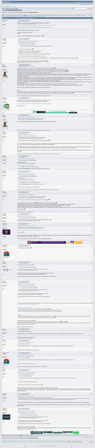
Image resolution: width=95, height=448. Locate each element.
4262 (43, 15)
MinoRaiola (5, 223)
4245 (9, 15)
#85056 (91, 340)
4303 (41, 16)
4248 (15, 15)
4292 (19, 16)
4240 (82, 14)
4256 (31, 15)
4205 (11, 14)
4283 (85, 15)
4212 (25, 14)
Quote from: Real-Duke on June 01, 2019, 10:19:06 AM (26, 42)
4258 (35, 15)
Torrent (17, 8)
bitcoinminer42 (6, 245)
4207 (15, 14)
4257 (33, 15)
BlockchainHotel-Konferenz (31, 68)
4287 (9, 16)
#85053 (91, 262)
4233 (68, 14)
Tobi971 (4, 132)
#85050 (91, 214)
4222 (45, 14)
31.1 (14, 8)
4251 (21, 15)
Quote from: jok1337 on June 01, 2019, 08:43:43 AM (27, 43)
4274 (67, 15)
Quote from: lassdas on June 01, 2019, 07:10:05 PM (26, 264)
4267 (53, 15)
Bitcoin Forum (4, 12)
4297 (29, 16)
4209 (19, 14)
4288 (11, 16)
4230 (61, 14)
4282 (83, 15)
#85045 (91, 115)
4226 (53, 14)
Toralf (4, 340)
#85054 (91, 281)
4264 (47, 15)
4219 (39, 14)
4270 (59, 15)
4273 (65, 15)
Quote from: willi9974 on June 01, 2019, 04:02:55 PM (26, 117)
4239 (80, 14)
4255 (29, 15)
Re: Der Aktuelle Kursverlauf (25, 20)
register (15, 6)
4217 (35, 14)
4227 (55, 14)
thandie (4, 262)
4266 (51, 15)
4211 (23, 14)
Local (9, 12)
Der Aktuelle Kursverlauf (33, 12)
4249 (17, 15)
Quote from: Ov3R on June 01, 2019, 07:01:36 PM (25, 216)
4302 (39, 16)
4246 (11, 15)
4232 (65, 14)
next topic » (90, 15)
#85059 (91, 394)
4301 (37, 16)
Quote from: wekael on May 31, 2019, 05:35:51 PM (28, 44)
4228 (57, 14)
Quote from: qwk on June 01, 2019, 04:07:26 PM (25, 194)
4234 (70, 14)
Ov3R (4, 191)
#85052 (91, 245)
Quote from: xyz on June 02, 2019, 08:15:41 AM (25, 342)
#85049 (91, 192)
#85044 (91, 98)
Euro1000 (4, 393)
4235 (72, 14)
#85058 (91, 370)
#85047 (91, 156)
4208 (17, 14)
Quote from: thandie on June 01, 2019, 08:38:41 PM (26, 283)
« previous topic (90, 14)
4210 (21, 14)
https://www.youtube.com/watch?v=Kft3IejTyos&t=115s (27, 304)
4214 (29, 14)
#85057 (91, 353)
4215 (31, 14)
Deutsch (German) (14, 12)
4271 (61, 15)
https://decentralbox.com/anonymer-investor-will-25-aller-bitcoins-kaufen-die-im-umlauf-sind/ (34, 103)
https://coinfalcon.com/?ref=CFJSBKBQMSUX (32, 62)
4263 (45, 15)
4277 (73, 15)
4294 (23, 16)
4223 (47, 14)
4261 (41, 15)
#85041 (91, 20)
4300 (35, 16)
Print (91, 16)
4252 (23, 15)
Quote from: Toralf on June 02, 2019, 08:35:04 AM (25, 355)
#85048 (91, 171)
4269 (57, 15)
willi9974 (4, 97)
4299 (33, 16)
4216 (33, 14)
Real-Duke (5, 408)
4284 (3, 16)
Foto (45, 68)
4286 (7, 16)
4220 (41, 14)
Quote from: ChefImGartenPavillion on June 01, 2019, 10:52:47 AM (28, 41)
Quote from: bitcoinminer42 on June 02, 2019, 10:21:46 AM (27, 372)
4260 (39, 15)
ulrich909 (4, 38)
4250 (19, 15)
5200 (44, 16)
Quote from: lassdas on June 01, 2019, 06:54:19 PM (26, 173)
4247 (13, 15)
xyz (3, 328)
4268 (55, 15)
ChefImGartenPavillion (30, 66)
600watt (24, 66)
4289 (13, 16)
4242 (3, 15)
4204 (9, 14)
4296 (27, 16)
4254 (27, 15)
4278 (75, 15)
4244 (7, 15)
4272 (63, 15)
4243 (5, 15)
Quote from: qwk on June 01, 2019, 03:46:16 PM (25, 307)
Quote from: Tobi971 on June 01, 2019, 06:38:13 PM (26, 165)
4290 (15, 16)
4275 (69, 15)
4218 (37, 14)
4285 (5, 16)
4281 (81, 15)
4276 (71, 15)
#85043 (91, 65)
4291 (17, 16)
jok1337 (4, 369)
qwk (3, 64)
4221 (43, 14)
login (12, 6)
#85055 (91, 329)
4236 (74, 14)
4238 (78, 14)
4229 (59, 14)
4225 (51, 14)
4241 (84, 14)
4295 (25, 16)
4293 (21, 16)
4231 (63, 14)
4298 (31, 16)
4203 (7, 14)
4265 (49, 15)
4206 (13, 14)
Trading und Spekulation (22, 12)
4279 (77, 15)
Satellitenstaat (5, 20)
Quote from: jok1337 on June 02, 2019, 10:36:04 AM (26, 396)
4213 (27, 14)
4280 (79, 15)
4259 (37, 15)
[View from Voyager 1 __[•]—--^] (4, 236)
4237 (76, 14)
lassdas (4, 155)
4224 (49, 14)
